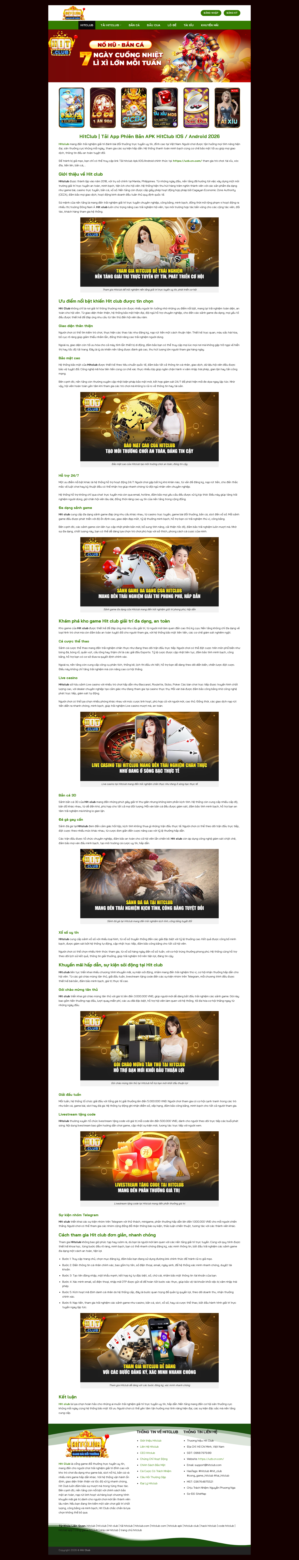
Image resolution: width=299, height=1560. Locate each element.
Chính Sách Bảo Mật (152, 1465)
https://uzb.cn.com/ (211, 1459)
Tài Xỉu (189, 25)
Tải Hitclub (110, 25)
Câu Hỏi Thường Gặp (153, 1477)
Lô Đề (172, 25)
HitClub (86, 25)
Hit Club (64, 1463)
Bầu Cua (153, 25)
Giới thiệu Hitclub (150, 1440)
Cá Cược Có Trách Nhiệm (155, 1471)
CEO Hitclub (147, 1453)
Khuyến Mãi (210, 25)
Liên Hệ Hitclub (149, 1446)
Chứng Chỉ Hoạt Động (153, 1459)
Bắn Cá (134, 25)
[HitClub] (76, 13)
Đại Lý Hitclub (148, 1483)
